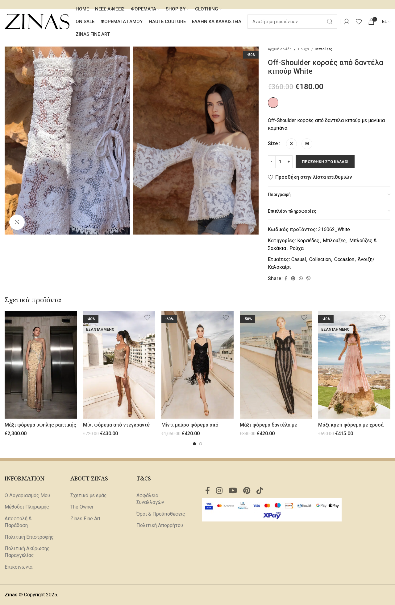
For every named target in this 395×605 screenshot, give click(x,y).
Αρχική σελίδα (280, 49)
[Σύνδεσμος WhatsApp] (301, 278)
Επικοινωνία (18, 567)
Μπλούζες (323, 49)
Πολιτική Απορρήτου (159, 525)
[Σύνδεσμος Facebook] (286, 278)
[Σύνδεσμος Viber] (309, 278)
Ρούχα (303, 49)
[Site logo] (37, 21)
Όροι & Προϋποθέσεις (160, 514)
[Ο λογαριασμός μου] (346, 21)
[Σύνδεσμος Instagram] (219, 491)
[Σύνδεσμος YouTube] (233, 491)
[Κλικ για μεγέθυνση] (17, 222)
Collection (320, 259)
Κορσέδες (308, 240)
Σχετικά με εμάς (88, 495)
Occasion (344, 259)
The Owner (82, 507)
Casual (298, 259)
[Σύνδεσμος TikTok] (259, 491)
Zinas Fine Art (85, 518)
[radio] (291, 143)
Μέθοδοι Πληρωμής (27, 507)
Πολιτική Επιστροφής (29, 537)
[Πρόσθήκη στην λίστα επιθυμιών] (69, 318)
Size (273, 143)
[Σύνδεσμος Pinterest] (293, 278)
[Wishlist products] (359, 21)
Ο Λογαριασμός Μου (27, 495)
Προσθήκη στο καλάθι (325, 161)
